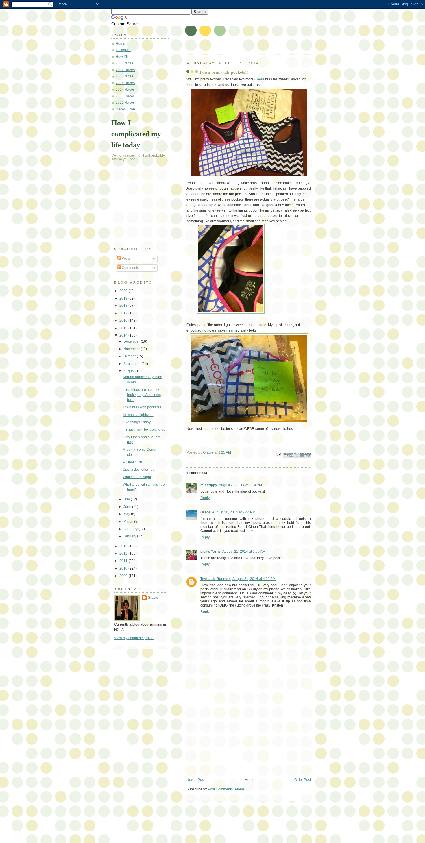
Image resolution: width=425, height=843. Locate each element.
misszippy (208, 485)
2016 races (124, 76)
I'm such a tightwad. (138, 415)
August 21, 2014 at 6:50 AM (243, 552)
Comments (130, 268)
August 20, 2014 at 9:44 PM (233, 512)
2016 (123, 321)
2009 (123, 576)
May (127, 514)
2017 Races (125, 70)
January (130, 536)
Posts (125, 258)
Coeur (259, 79)
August (129, 371)
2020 (123, 291)
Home (249, 780)
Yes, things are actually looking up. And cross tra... (142, 395)
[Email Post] (278, 454)
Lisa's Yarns (210, 552)
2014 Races (125, 90)
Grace (205, 512)
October (130, 356)
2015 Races (125, 83)
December (132, 341)
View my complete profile (134, 638)
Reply (205, 498)
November (132, 349)
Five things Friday (137, 422)
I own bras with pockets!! (142, 407)
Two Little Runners (215, 579)
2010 (123, 568)
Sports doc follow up (139, 469)
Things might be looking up (144, 430)
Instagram (123, 50)
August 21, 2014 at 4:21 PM (254, 579)
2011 (123, 561)
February (130, 529)
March (128, 522)
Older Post (302, 780)
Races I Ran (125, 109)
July (127, 499)
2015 (123, 328)
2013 (123, 546)
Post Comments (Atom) (226, 789)
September (132, 364)
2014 (123, 335)
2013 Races (125, 96)
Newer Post (195, 780)
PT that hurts (133, 462)
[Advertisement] (229, 737)
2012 (123, 554)
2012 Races (125, 103)
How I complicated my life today (136, 133)
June (127, 507)
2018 (123, 306)
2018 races (124, 63)
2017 (123, 313)
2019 (123, 298)
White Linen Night (137, 477)
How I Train (125, 57)
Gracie (153, 598)
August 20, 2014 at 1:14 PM (240, 485)
